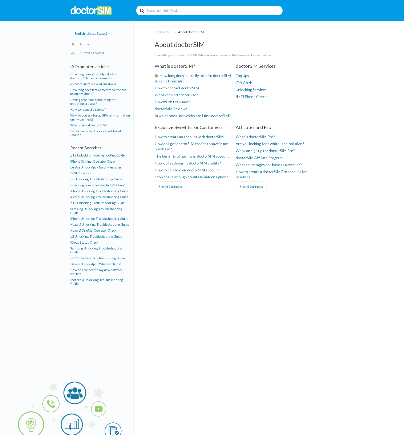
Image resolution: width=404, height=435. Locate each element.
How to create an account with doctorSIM (189, 136)
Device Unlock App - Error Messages (96, 167)
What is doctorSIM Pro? (255, 136)
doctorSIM (163, 32)
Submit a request (92, 53)
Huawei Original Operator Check (93, 230)
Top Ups (242, 75)
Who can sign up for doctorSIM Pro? (265, 150)
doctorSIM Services (256, 66)
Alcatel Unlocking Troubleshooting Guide (99, 197)
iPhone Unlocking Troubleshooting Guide (99, 191)
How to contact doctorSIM (177, 88)
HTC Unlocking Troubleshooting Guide (97, 258)
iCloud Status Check (84, 242)
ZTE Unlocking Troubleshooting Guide (97, 155)
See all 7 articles (170, 186)
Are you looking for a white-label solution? (270, 143)
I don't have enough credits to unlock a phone (192, 177)
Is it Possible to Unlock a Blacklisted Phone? (95, 133)
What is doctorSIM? (175, 66)
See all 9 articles (251, 186)
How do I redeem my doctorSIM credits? (188, 163)
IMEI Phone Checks (252, 96)
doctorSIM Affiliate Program (259, 157)
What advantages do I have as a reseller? (269, 164)
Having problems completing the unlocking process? (93, 101)
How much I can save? (173, 101)
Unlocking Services (251, 89)
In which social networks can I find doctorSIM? (193, 115)
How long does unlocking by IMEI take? (98, 185)
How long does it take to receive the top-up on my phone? (99, 91)
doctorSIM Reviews (171, 108)
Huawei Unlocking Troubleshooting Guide (99, 224)
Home (84, 44)
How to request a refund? (88, 109)
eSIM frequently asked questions (93, 84)
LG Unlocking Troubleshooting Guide (96, 179)
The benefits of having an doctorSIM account (192, 156)
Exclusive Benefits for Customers (189, 127)
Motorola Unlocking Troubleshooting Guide (96, 281)
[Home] (102, 10)
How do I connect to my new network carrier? (96, 272)
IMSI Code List (80, 173)
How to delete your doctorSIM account (187, 170)
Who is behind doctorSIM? (88, 125)
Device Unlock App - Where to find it (95, 264)
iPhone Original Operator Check (93, 161)
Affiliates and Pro (253, 127)
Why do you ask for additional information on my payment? (100, 117)
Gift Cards (244, 82)
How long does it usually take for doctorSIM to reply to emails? (93, 76)
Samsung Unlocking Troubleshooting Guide (96, 211)
